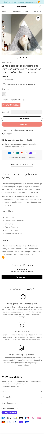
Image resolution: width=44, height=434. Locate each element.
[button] (40, 6)
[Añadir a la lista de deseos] (38, 18)
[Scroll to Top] (40, 423)
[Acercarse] (38, 50)
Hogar (4, 11)
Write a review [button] (22, 277)
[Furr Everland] (22, 6)
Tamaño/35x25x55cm (11, 105)
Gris (4, 94)
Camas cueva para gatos (19, 11)
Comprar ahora (22, 124)
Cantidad (5, 112)
